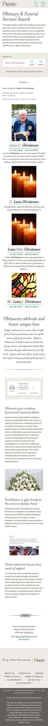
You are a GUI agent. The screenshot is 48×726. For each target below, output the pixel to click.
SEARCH (7, 56)
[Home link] (9, 4)
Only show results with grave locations (24, 71)
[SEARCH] (40, 61)
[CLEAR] (32, 61)
